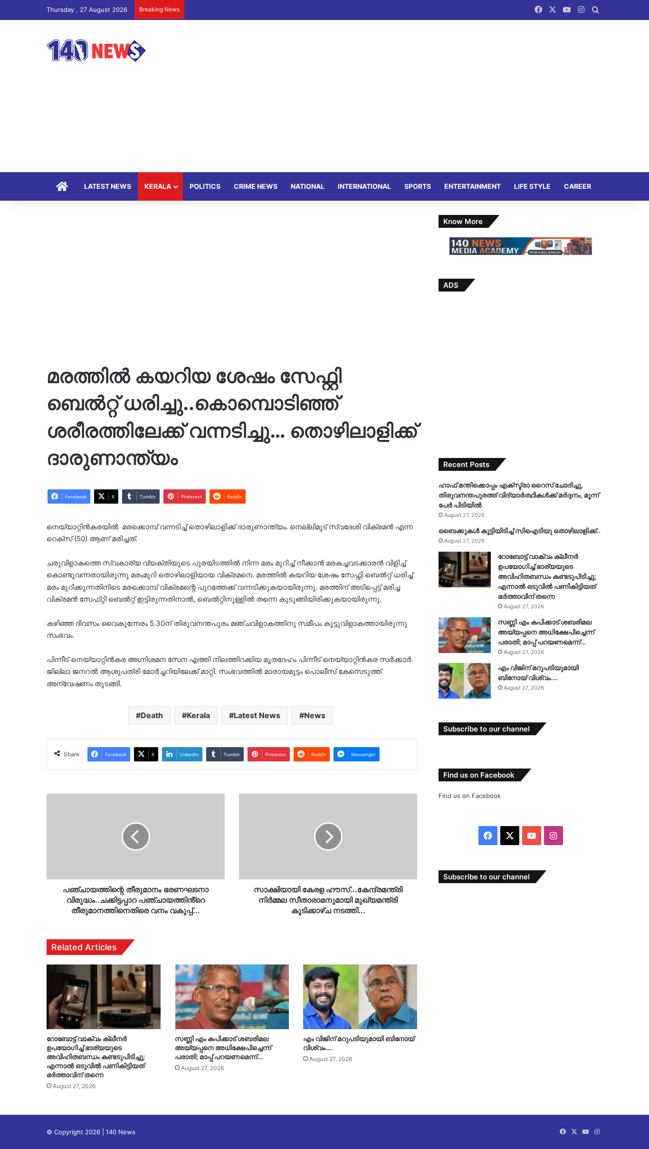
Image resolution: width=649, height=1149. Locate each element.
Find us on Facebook (470, 795)
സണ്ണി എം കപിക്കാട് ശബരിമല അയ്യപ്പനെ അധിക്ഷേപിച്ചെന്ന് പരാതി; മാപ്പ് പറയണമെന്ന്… (223, 1047)
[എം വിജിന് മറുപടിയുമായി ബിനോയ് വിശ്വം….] (360, 996)
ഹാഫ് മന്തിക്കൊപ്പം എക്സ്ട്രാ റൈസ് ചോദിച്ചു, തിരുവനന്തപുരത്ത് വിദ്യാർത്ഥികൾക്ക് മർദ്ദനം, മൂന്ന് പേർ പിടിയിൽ (519, 495)
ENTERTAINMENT (472, 186)
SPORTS (417, 186)
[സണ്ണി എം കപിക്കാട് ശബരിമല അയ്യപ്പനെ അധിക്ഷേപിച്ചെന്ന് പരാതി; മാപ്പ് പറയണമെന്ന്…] (232, 996)
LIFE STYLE (532, 186)
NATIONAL (307, 186)
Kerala (198, 715)
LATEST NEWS (107, 186)
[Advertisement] (419, 96)
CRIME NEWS (255, 186)
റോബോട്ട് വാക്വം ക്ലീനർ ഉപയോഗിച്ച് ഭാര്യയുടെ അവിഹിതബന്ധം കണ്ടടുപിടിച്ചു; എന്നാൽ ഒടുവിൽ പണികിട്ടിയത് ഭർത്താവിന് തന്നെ (96, 1056)
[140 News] (118, 50)
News (314, 715)
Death (152, 715)
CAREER (577, 186)
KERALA (157, 186)
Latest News (257, 715)
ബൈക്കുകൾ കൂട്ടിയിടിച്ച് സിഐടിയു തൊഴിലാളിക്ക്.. (520, 530)
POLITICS (205, 186)
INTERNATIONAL (364, 186)
